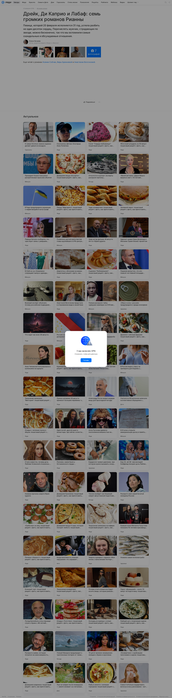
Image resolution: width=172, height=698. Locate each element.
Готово (86, 360)
